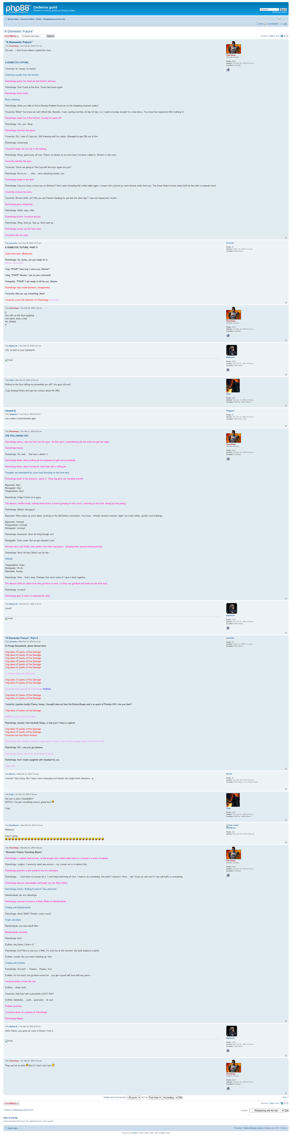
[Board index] (18, 8)
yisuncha (13, 243)
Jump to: (244, 1110)
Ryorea (12, 774)
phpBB (134, 1133)
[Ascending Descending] (172, 1097)
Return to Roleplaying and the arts (19, 1110)
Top (286, 238)
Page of (274, 36)
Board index (13, 19)
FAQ (261, 24)
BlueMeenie (14, 825)
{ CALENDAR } (272, 24)
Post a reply (8, 35)
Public (39, 19)
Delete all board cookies (253, 1128)
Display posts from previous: (116, 1097)
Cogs (11, 380)
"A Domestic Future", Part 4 (21, 638)
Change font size (284, 18)
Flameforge (14, 46)
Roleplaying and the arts (54, 19)
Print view (279, 18)
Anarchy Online (27, 19)
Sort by (145, 1097)
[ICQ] (228, 370)
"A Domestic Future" (18, 31)
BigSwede (13, 346)
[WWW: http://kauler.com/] (228, 69)
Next (285, 1097)
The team (238, 1128)
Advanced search (279, 12)
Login (285, 24)
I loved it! (10, 410)
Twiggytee (13, 414)
